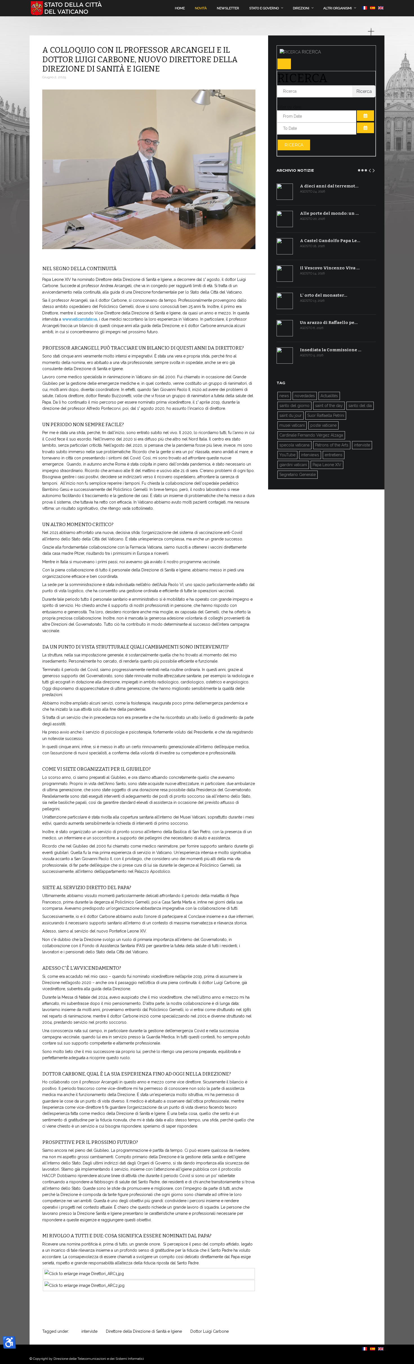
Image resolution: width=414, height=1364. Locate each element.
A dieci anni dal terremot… (329, 186)
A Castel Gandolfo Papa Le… (330, 240)
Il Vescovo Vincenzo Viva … (330, 267)
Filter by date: (289, 107)
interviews (310, 455)
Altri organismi (337, 8)
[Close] (284, 64)
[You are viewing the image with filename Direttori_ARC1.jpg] (84, 1273)
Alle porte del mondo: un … (329, 213)
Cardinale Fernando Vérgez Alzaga (311, 435)
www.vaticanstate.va (79, 319)
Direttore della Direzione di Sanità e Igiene (144, 1331)
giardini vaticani (293, 464)
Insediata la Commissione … (330, 349)
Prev (370, 169)
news (284, 395)
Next (374, 169)
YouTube (287, 455)
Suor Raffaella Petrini (325, 415)
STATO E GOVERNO (264, 8)
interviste (89, 1331)
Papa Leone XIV (327, 464)
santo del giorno (294, 405)
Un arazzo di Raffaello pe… (329, 322)
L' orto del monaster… (323, 295)
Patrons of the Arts (331, 445)
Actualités (329, 395)
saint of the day (329, 405)
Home (180, 8)
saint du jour (290, 415)
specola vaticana (294, 445)
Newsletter (228, 8)
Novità (201, 8)
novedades (305, 395)
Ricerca (293, 144)
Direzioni (301, 8)
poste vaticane (323, 425)
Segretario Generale (297, 474)
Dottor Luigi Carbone (209, 1331)
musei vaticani (292, 425)
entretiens (333, 455)
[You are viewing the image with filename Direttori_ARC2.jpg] (84, 1285)
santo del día (360, 405)
